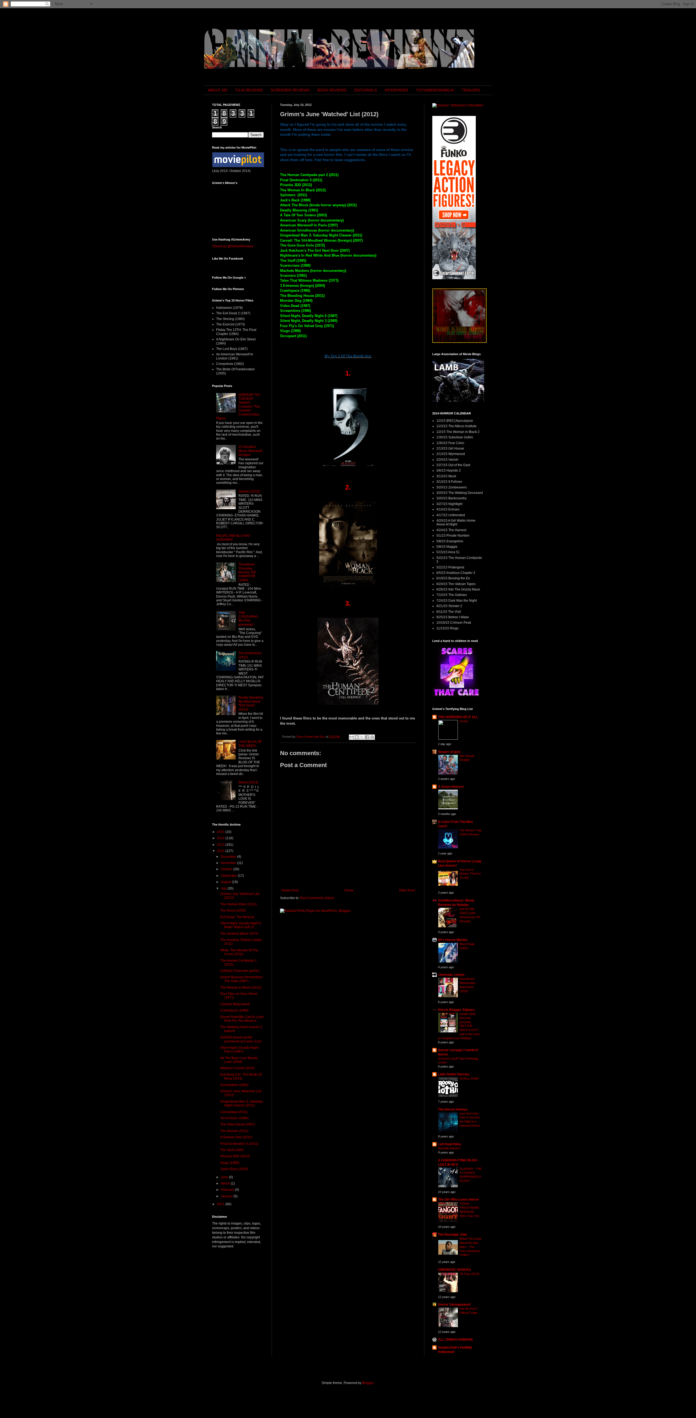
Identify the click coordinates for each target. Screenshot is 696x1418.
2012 (221, 851)
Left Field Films (449, 1144)
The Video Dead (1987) (237, 1124)
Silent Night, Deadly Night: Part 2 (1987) (239, 1049)
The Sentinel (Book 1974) (239, 934)
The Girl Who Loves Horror (458, 1199)
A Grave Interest (451, 787)
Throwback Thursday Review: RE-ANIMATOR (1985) (247, 572)
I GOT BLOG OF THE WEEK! (250, 744)
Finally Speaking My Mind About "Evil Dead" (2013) (250, 703)
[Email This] (351, 737)
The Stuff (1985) (232, 1150)
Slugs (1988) (229, 1163)
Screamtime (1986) (234, 1085)
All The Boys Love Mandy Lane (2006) (239, 1060)
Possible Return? (449, 1148)
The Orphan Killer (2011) (238, 904)
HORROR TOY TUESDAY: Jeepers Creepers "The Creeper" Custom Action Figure (238, 406)
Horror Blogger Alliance (456, 1010)
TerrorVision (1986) (234, 1118)
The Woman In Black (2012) (240, 987)
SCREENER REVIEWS (290, 90)
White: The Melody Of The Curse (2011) (239, 952)
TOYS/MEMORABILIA (435, 90)
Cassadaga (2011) (234, 1112)
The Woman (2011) (234, 1131)
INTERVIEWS (396, 90)
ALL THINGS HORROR (455, 1340)
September (229, 876)
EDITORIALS (365, 90)
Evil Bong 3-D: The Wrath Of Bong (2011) (241, 1076)
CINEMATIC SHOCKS (454, 1270)
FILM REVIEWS (249, 90)
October (227, 869)
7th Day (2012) (469, 1273)
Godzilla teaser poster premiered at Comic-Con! (241, 1039)
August (226, 882)
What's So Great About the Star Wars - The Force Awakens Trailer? (470, 1246)
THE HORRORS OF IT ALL (458, 717)
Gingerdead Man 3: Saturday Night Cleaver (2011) (241, 1103)
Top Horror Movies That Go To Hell (470, 873)
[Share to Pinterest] (372, 737)
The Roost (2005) (233, 910)
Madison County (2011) (237, 1068)
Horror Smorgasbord (454, 1304)
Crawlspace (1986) (234, 1010)
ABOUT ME (218, 90)
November (229, 863)
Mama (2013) (248, 782)
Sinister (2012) (249, 491)
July (224, 888)
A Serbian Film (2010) (236, 1137)
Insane (463, 721)
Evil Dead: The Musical (237, 917)
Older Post (407, 890)
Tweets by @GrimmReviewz (232, 246)
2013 (221, 845)
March (226, 1183)
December (229, 857)
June (225, 1177)
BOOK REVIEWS (331, 90)
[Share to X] (362, 737)
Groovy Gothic (469, 1078)
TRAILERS (471, 90)
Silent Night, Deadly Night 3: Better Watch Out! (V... (241, 925)
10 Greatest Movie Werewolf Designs (250, 451)
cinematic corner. (451, 975)
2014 (221, 838)
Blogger (368, 1383)
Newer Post (290, 890)
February (228, 1190)
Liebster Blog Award (235, 1004)
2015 (221, 832)
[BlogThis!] (356, 737)
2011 (221, 1204)
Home (348, 890)
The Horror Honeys (453, 1109)
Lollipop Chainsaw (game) (239, 971)
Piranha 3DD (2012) (235, 1156)
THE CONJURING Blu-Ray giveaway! (248, 618)
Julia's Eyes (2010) (234, 1169)
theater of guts (449, 752)
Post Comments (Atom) (317, 898)
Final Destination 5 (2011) (239, 1144)
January (227, 1196)
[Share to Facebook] (367, 737)
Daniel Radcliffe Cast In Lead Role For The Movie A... (241, 1019)
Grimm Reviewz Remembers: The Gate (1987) (241, 979)
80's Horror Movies (453, 940)
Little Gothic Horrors (454, 1074)
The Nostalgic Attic (452, 1234)
